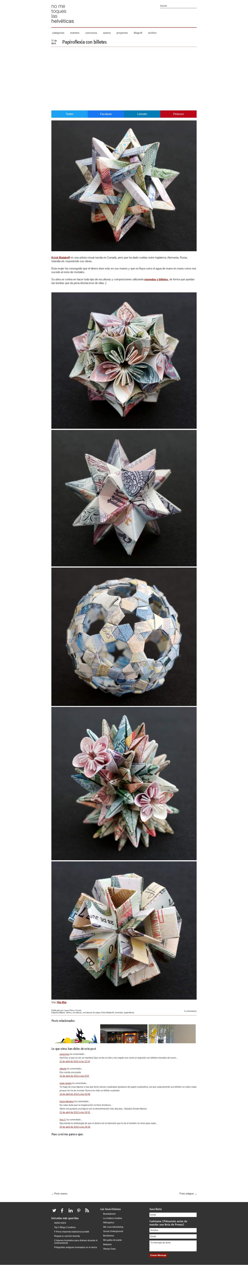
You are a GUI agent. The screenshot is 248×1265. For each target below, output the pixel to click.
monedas (119, 1012)
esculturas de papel (91, 1012)
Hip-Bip (61, 1002)
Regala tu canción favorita (67, 1236)
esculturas (77, 1012)
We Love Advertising (113, 1227)
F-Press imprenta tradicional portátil (71, 1231)
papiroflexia (129, 1012)
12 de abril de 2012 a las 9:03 (74, 1076)
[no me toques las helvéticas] (62, 24)
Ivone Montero (67, 1101)
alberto (63, 1068)
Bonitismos (108, 1235)
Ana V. (63, 1119)
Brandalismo (109, 1214)
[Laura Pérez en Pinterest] (80, 1212)
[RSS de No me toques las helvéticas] (88, 1212)
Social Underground (113, 1231)
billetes (62, 1012)
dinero (69, 1012)
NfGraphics (108, 1222)
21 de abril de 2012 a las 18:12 (75, 1112)
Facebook (106, 114)
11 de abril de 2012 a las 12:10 (75, 1061)
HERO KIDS (60, 1223)
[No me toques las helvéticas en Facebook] (63, 1212)
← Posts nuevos (59, 1193)
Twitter (70, 114)
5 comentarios (190, 1011)
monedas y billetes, (156, 279)
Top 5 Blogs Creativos (65, 1227)
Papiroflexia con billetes (84, 42)
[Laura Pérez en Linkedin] (71, 1212)
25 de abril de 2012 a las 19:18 (75, 1127)
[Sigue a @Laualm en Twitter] (55, 1212)
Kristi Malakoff (60, 257)
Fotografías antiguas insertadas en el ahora (75, 1247)
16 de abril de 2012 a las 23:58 (75, 1094)
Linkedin (142, 114)
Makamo (107, 1244)
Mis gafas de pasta (112, 1240)
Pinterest (178, 114)
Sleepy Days (109, 1249)
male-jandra (66, 1083)
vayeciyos (64, 1054)
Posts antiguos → (188, 1193)
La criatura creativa (112, 1218)
